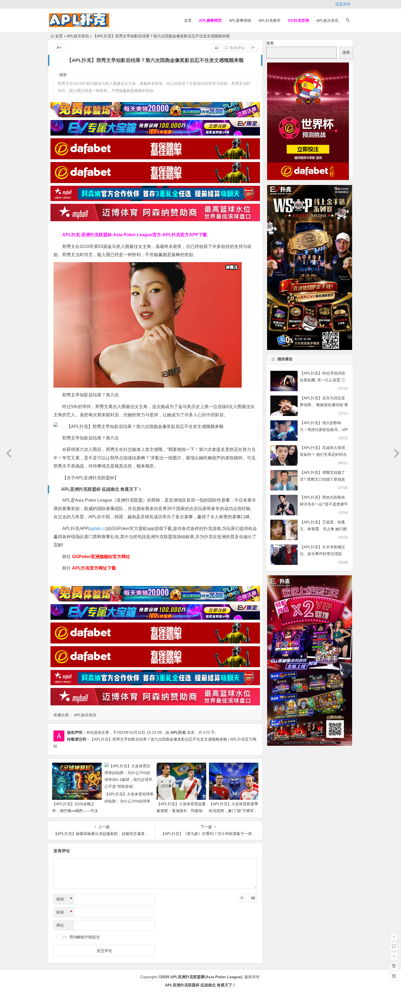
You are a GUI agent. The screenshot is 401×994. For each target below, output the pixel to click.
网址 (60, 925)
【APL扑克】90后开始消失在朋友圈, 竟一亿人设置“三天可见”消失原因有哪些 (323, 380)
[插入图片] (253, 898)
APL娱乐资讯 (327, 20)
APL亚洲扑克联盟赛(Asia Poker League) (206, 977)
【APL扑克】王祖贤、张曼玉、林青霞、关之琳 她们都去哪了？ (323, 529)
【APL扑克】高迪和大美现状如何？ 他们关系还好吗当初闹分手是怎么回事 (323, 454)
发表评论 (237, 48)
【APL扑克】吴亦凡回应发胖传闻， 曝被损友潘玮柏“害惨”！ (324, 405)
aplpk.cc (98, 528)
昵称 (64, 899)
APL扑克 (178, 732)
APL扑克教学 (269, 20)
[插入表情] (242, 898)
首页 (188, 20)
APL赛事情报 (240, 20)
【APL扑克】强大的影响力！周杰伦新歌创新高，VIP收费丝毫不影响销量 (324, 430)
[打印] (216, 48)
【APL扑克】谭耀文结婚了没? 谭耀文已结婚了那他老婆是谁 (322, 479)
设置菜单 (343, 4)
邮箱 (64, 912)
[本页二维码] (394, 976)
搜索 (270, 43)
